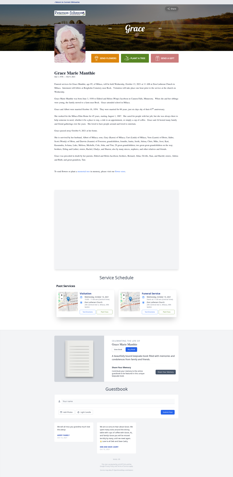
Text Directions (88, 312)
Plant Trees (104, 312)
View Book (118, 349)
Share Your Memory (166, 372)
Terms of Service (123, 466)
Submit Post (168, 412)
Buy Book (131, 349)
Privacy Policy (109, 466)
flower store (120, 171)
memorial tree (84, 171)
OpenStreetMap (119, 470)
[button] (68, 299)
